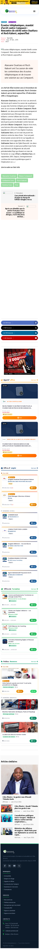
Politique (12, 22)
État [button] (16, 185)
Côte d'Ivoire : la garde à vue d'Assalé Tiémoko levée (17, 798)
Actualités (7, 876)
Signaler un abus (8, 945)
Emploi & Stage (9, 878)
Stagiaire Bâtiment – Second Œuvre (19, 544)
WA (34, 691)
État (11, 88)
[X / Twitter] (19, 866)
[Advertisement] (19, 240)
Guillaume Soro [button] (8, 180)
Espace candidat (9, 910)
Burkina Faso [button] (7, 185)
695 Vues (5, 802)
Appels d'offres (9, 881)
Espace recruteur (9, 913)
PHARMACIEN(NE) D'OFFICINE (17, 558)
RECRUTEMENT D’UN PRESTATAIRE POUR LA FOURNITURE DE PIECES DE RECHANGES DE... (17, 407)
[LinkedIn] (9, 866)
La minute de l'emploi (11, 884)
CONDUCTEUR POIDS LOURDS (17, 529)
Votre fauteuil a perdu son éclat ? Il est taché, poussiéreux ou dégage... (16, 684)
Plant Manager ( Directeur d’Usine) (19, 496)
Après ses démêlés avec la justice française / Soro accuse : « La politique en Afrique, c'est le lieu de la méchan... (14, 213)
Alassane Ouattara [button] (9, 176)
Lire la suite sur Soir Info (10, 167)
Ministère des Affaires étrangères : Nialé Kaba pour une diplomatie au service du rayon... (26, 831)
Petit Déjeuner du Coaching (17, 626)
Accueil (4, 22)
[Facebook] (5, 866)
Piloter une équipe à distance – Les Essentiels (19, 611)
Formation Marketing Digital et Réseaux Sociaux (21, 640)
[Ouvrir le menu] (34, 11)
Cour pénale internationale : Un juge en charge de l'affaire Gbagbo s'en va (25, 198)
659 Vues (17, 824)
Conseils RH (8, 908)
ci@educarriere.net (11, 931)
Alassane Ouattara (8, 101)
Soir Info (10, 38)
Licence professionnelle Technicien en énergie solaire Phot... (20, 596)
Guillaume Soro (7, 133)
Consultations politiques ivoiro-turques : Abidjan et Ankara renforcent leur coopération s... (25, 818)
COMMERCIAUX (13, 515)
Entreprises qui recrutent (12, 905)
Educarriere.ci (12, 943)
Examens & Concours (11, 887)
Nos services (8, 900)
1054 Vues (17, 837)
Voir (21, 418)
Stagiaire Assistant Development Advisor (21, 479)
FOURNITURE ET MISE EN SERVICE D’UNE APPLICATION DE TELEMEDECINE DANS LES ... (17, 445)
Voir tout (33, 380)
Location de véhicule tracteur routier (14, 734)
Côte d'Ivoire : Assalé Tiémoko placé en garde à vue (26, 807)
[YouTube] (14, 866)
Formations (8, 889)
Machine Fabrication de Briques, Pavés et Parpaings (18, 712)
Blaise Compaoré (24, 108)
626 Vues (17, 811)
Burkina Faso (27, 154)
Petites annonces (9, 902)
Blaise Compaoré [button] (25, 176)
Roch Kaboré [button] (22, 180)
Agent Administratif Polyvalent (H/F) (19, 573)
